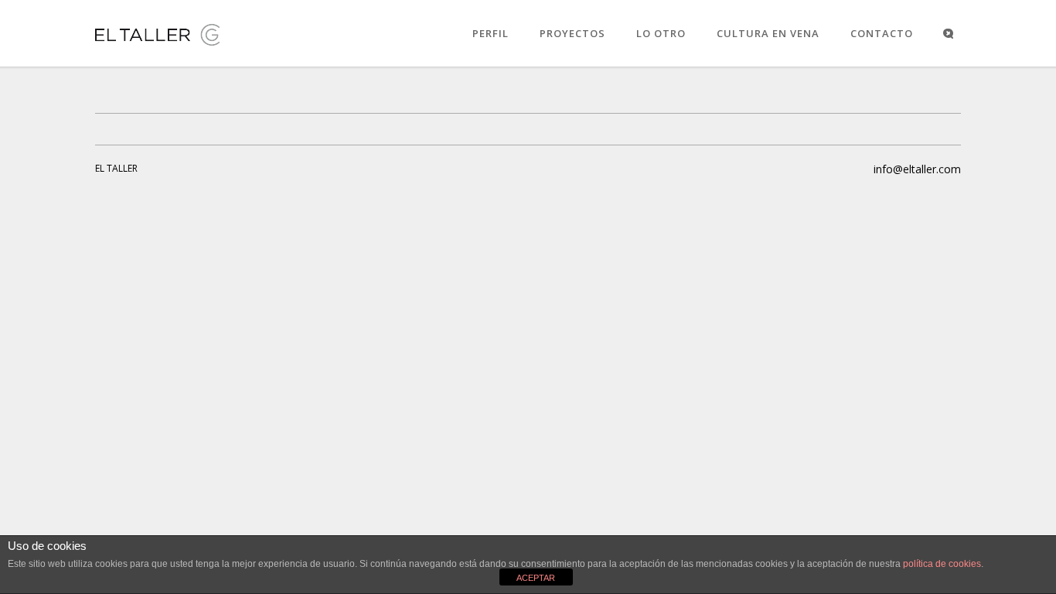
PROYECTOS (572, 33)
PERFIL (490, 33)
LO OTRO (661, 33)
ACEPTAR (535, 577)
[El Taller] (157, 45)
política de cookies (942, 563)
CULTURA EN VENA (768, 33)
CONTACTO (881, 33)
